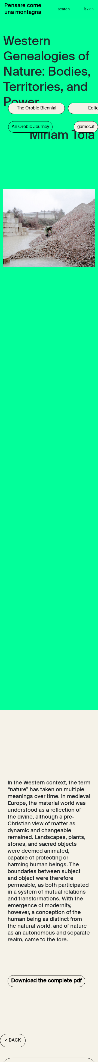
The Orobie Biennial (36, 108)
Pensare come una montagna (22, 9)
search (64, 9)
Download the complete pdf (46, 981)
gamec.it (85, 127)
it (86, 9)
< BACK (13, 1040)
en (91, 9)
